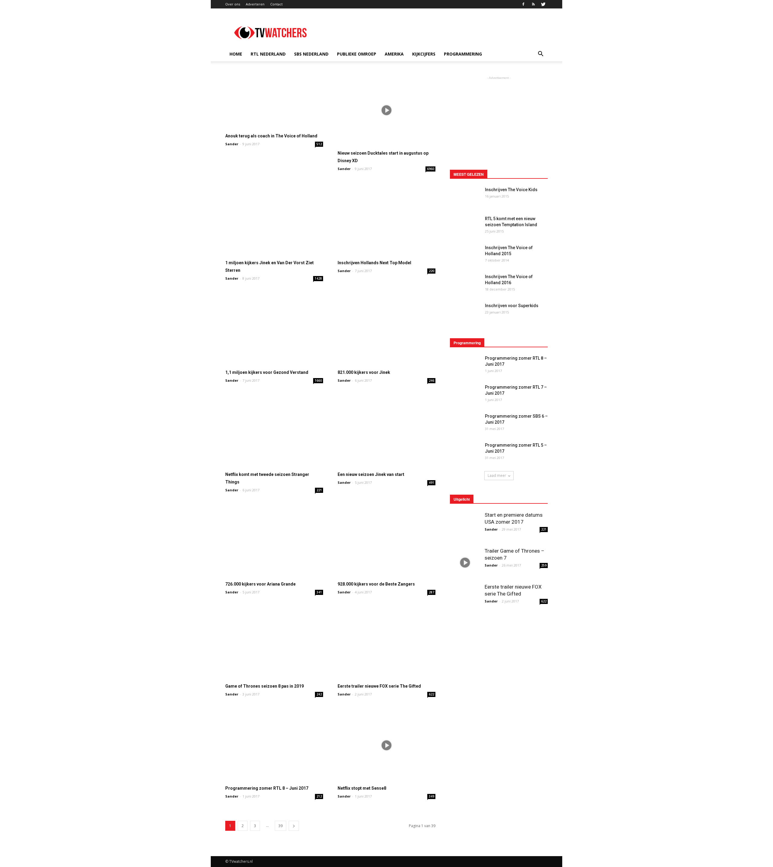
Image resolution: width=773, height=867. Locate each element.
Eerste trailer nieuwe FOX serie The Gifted (379, 686)
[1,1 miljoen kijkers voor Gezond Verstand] (274, 329)
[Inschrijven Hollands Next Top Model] (386, 219)
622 (431, 694)
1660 (318, 380)
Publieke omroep (356, 54)
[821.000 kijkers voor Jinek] (386, 329)
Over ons (232, 4)
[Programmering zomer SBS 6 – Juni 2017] (465, 423)
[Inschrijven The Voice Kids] (465, 196)
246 (431, 380)
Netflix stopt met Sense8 (362, 788)
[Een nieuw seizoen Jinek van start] (386, 431)
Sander (231, 144)
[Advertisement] (438, 30)
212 (319, 796)
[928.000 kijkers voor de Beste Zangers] (386, 541)
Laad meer (497, 475)
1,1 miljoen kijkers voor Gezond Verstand (266, 372)
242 (319, 694)
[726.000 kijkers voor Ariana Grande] (274, 541)
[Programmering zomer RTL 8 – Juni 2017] (274, 745)
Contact (276, 4)
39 (280, 825)
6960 (430, 169)
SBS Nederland (311, 54)
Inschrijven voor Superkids (511, 305)
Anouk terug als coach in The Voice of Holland (271, 135)
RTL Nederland (268, 54)
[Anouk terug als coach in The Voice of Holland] (274, 101)
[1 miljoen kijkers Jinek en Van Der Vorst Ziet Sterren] (274, 219)
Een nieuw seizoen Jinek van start (371, 474)
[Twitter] (543, 4)
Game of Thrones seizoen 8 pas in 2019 (264, 686)
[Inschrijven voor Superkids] (465, 313)
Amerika (394, 54)
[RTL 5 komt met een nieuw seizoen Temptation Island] (465, 224)
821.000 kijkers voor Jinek (364, 372)
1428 (318, 278)
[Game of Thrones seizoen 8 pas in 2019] (274, 643)
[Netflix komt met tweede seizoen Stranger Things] (274, 431)
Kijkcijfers (423, 54)
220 (431, 271)
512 (319, 144)
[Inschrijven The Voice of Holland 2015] (465, 255)
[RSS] (533, 4)
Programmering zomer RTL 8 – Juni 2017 (266, 788)
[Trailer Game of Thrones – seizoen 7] (465, 562)
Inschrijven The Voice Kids (511, 189)
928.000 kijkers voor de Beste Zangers (376, 584)
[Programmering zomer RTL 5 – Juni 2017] (465, 452)
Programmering (463, 54)
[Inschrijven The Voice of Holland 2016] (465, 282)
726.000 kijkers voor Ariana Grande (260, 584)
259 (544, 565)
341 (319, 592)
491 (431, 482)
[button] (540, 54)
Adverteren (255, 4)
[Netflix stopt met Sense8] (386, 745)
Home (235, 54)
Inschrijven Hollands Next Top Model (374, 262)
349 (431, 796)
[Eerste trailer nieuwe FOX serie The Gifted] (386, 643)
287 (431, 592)
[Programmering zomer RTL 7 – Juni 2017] (465, 394)
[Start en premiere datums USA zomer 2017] (465, 527)
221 (319, 490)
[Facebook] (523, 4)
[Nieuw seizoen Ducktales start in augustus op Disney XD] (386, 110)
